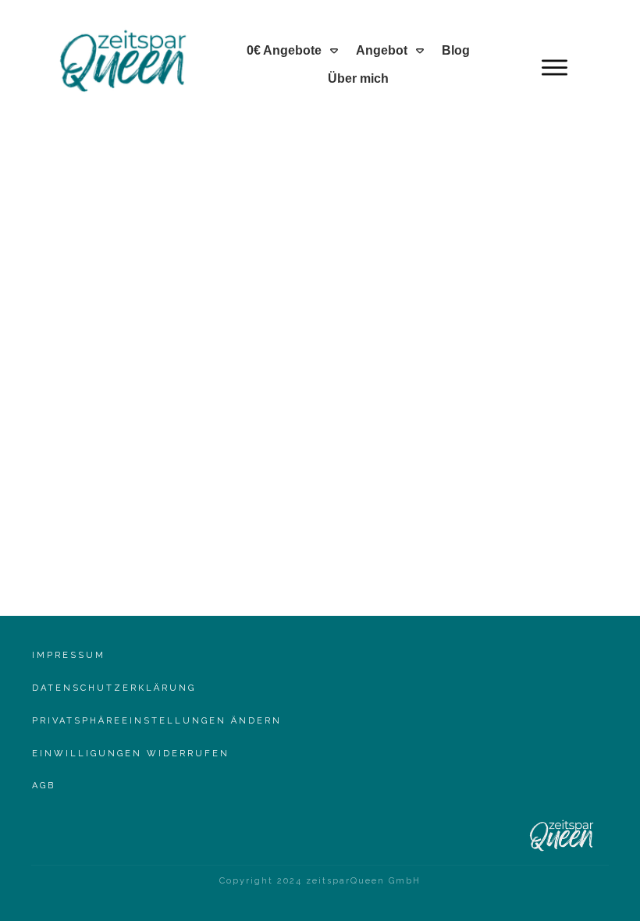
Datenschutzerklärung (114, 688)
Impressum (68, 655)
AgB (43, 786)
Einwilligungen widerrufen (130, 754)
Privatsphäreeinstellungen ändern (157, 721)
